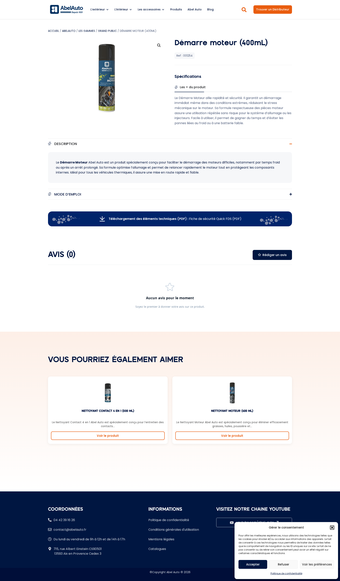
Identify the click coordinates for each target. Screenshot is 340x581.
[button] (332, 528)
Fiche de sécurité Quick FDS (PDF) (175, 219)
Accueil (53, 31)
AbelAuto (69, 31)
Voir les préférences (317, 564)
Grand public (107, 31)
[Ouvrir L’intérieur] (130, 9)
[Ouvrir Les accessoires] (163, 9)
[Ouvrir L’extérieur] (107, 9)
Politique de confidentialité (286, 573)
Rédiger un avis (274, 255)
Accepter (253, 564)
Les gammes (87, 31)
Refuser (283, 564)
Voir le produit (108, 436)
